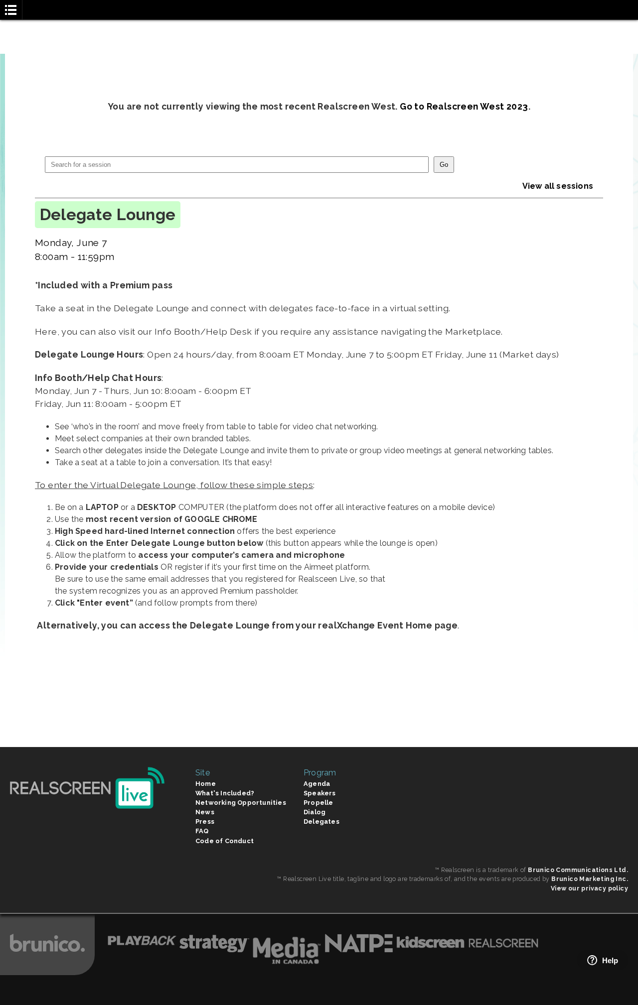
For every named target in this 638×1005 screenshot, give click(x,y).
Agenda (317, 783)
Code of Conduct (224, 841)
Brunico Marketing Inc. (589, 878)
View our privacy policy (589, 888)
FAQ (202, 831)
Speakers (320, 793)
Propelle (318, 802)
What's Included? (224, 793)
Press (204, 821)
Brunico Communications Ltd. (578, 870)
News (204, 812)
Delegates (321, 821)
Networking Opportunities (240, 802)
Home (205, 783)
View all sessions (557, 186)
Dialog (314, 812)
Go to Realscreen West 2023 (464, 106)
